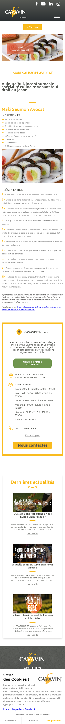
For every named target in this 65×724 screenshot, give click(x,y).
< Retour (32, 27)
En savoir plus (32, 436)
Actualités (32, 668)
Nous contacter (32, 446)
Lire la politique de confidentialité (19, 709)
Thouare (22, 17)
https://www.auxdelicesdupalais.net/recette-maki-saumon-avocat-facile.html (31, 308)
